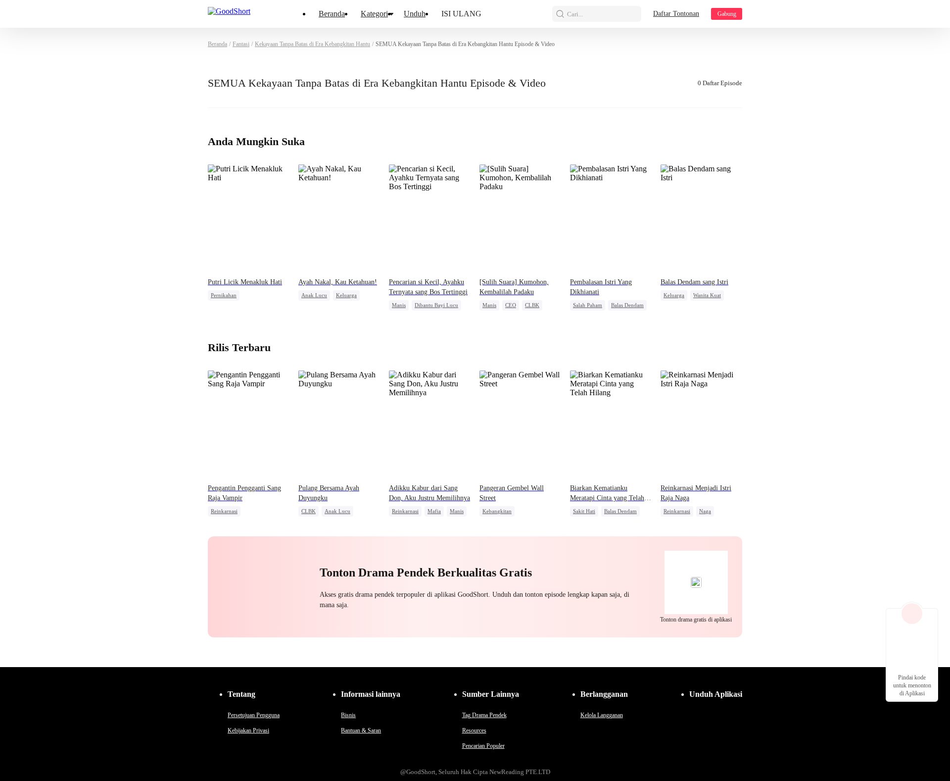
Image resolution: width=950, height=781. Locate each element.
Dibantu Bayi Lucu (436, 305)
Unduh (415, 13)
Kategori (374, 13)
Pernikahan (224, 295)
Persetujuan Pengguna (254, 715)
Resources (474, 730)
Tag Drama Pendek (484, 715)
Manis (399, 305)
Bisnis (348, 715)
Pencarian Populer (483, 745)
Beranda (332, 13)
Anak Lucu (314, 295)
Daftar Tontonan (676, 13)
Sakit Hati (584, 511)
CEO (510, 305)
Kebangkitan (497, 511)
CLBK (532, 305)
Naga (705, 511)
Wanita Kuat (707, 295)
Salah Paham (587, 305)
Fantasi (241, 44)
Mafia (434, 511)
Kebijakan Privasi (248, 730)
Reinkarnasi (224, 511)
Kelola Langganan (601, 715)
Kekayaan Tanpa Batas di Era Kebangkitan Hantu (312, 44)
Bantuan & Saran (361, 730)
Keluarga (346, 295)
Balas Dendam (627, 305)
